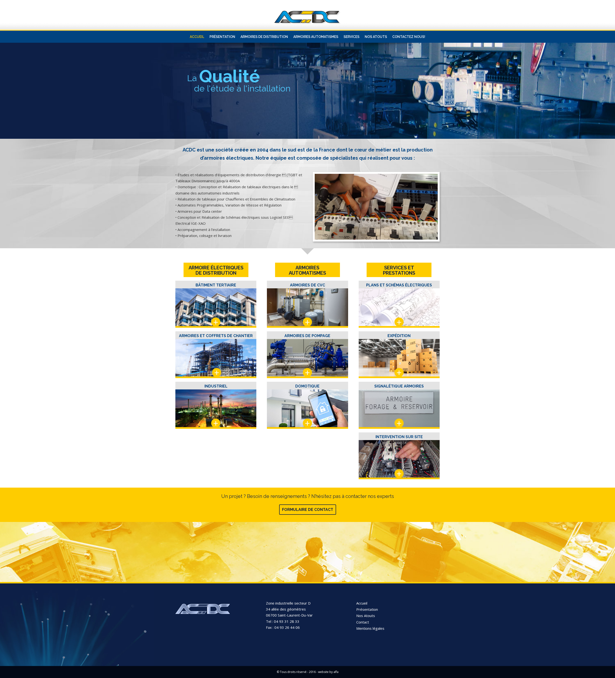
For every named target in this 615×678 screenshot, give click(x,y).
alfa (335, 672)
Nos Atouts (365, 615)
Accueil (361, 603)
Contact (362, 622)
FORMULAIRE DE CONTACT (307, 509)
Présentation (367, 609)
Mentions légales (370, 628)
